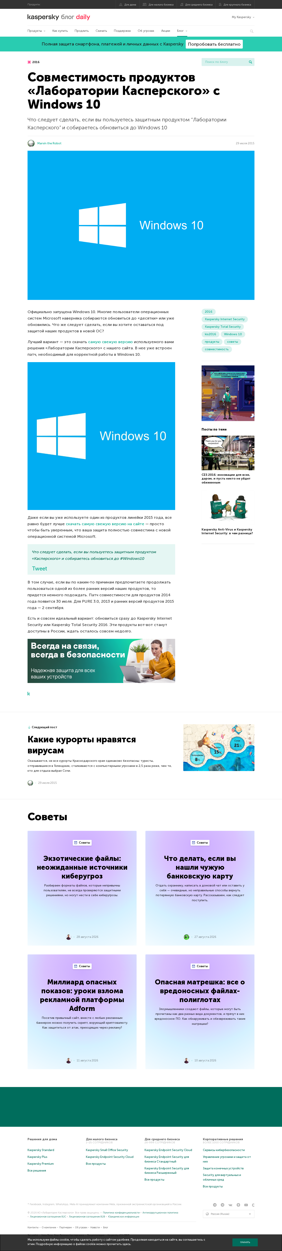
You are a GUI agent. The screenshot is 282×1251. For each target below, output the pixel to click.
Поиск (250, 62)
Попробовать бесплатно (214, 44)
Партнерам (65, 1227)
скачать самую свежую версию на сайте (105, 523)
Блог (180, 31)
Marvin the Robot (49, 143)
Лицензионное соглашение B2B (87, 1216)
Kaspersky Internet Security (225, 319)
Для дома (130, 4)
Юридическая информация (123, 1216)
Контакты (33, 1227)
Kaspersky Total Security (223, 327)
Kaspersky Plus (37, 1157)
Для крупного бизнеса (237, 4)
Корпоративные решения (223, 1139)
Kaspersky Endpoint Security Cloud (110, 1157)
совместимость (217, 349)
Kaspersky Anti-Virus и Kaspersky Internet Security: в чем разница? (227, 532)
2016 (35, 62)
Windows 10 (233, 334)
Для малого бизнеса (161, 4)
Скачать (101, 31)
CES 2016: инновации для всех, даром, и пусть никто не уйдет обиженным (226, 479)
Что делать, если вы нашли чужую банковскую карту (200, 867)
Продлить (82, 31)
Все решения (37, 1170)
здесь (126, 1244)
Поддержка (122, 31)
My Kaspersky (241, 17)
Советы (84, 842)
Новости (95, 1227)
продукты (212, 342)
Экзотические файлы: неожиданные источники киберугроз (82, 867)
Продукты (35, 31)
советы (232, 342)
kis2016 (210, 334)
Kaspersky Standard (41, 1150)
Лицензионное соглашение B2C (48, 1216)
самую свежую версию (110, 341)
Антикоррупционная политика (160, 1212)
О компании (49, 1227)
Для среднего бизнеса (199, 4)
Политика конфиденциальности (121, 1212)
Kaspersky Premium (41, 1163)
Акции (165, 31)
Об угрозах (146, 31)
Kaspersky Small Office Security (107, 1150)
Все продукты (96, 1163)
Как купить (60, 31)
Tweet (39, 568)
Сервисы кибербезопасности (224, 1150)
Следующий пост (44, 727)
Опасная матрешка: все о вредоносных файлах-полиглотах (200, 991)
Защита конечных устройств (223, 1168)
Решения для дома (42, 1139)
